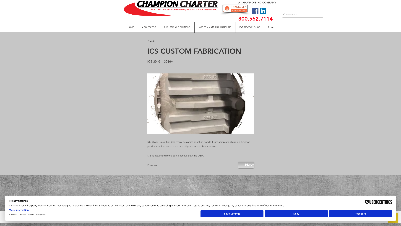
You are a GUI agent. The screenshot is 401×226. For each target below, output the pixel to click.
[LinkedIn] (263, 11)
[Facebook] (255, 11)
